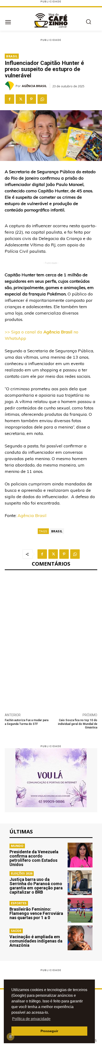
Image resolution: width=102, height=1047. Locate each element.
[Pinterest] (31, 99)
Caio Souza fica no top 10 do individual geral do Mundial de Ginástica (77, 724)
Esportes (19, 903)
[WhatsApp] (42, 99)
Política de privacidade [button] (31, 1019)
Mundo (17, 846)
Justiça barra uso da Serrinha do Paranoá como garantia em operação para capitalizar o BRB (36, 886)
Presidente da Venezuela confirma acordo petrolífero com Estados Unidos (33, 858)
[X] (20, 99)
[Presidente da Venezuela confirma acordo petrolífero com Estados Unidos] (80, 855)
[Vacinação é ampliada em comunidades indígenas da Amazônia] (80, 937)
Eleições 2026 (21, 873)
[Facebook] (9, 99)
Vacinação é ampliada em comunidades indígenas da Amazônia (35, 941)
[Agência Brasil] (10, 86)
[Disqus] (51, 639)
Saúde (16, 931)
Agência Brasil (34, 86)
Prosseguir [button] (49, 1031)
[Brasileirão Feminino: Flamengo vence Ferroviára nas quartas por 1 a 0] (80, 910)
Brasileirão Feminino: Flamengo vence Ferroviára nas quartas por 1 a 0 (36, 913)
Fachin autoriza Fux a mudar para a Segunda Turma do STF (26, 722)
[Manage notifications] (10, 1036)
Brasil (12, 56)
